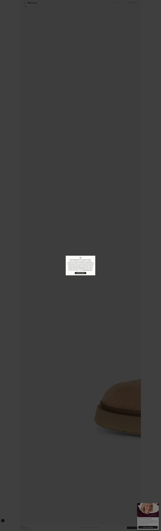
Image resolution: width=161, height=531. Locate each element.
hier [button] (85, 268)
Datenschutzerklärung (87, 270)
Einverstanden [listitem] (80, 272)
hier (83, 267)
